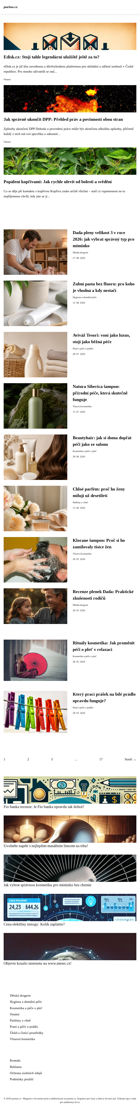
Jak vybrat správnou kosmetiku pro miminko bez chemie (47, 885)
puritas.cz (11, 7)
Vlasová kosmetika (82, 406)
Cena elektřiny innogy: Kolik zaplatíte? (34, 924)
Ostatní (7, 79)
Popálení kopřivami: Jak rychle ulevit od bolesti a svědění (58, 181)
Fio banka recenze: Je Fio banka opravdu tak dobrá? (44, 807)
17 (101, 759)
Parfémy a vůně (80, 502)
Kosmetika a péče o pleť (85, 451)
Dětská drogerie (80, 252)
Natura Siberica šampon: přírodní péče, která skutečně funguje (100, 393)
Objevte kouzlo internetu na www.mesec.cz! (37, 963)
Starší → (130, 759)
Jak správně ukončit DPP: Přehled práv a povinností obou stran (63, 119)
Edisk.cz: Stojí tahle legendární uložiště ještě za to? (51, 57)
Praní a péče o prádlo (83, 348)
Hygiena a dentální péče (85, 297)
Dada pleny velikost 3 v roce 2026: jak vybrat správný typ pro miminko (103, 239)
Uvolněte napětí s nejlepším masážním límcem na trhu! (46, 846)
